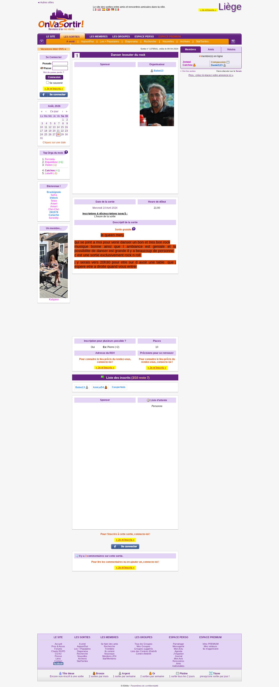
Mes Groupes (143, 646)
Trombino (109, 649)
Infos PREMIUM (211, 644)
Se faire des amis (109, 644)
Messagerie (178, 646)
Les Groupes (121, 36)
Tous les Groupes (143, 644)
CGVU (58, 653)
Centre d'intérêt (143, 653)
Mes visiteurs (210, 646)
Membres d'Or (109, 656)
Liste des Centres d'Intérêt (144, 651)
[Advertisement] (167, 21)
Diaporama (131, 41)
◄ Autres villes (45, 2)
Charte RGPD (58, 651)
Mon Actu (178, 649)
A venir (70, 41)
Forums (58, 649)
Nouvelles (168, 41)
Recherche (150, 41)
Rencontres (178, 661)
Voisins (231, 49)
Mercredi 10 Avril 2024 (105, 207)
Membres (190, 49)
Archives (185, 41)
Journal (178, 656)
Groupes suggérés (143, 649)
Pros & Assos (58, 646)
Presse (58, 656)
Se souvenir (56, 83)
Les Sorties (72, 36)
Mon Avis (178, 658)
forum (239, 71)
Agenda (178, 651)
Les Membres (99, 36)
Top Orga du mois (53, 152)
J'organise (178, 653)
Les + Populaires (109, 41)
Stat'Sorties (202, 41)
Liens (58, 658)
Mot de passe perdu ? (53, 72)
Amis (211, 49)
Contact (58, 661)
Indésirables (178, 666)
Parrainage (178, 644)
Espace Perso (144, 36)
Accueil (58, 644)
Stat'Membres (109, 658)
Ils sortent (109, 651)
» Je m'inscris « (208, 10)
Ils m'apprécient (210, 649)
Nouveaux (109, 653)
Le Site (50, 36)
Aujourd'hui (87, 41)
